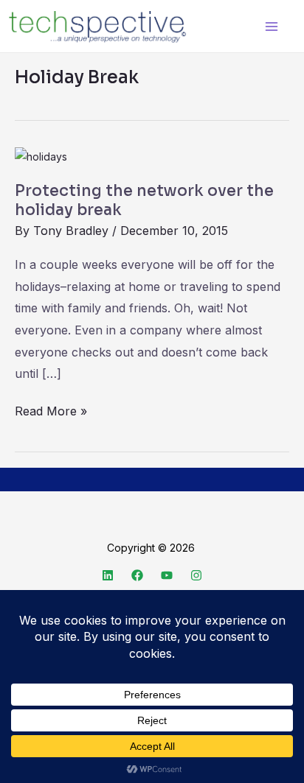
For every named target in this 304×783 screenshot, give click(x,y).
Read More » (51, 409)
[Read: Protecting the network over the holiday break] (41, 156)
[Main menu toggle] (271, 26)
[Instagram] (196, 575)
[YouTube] (167, 575)
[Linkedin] (108, 575)
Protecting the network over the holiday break (144, 200)
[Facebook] (137, 575)
